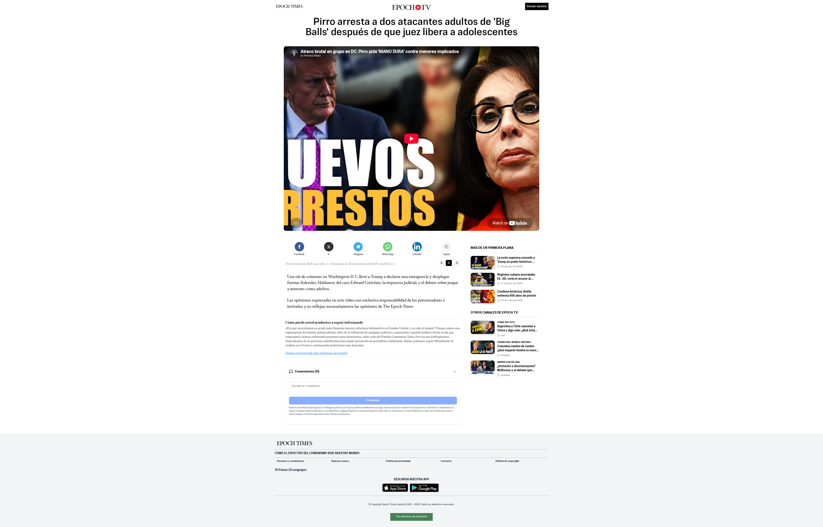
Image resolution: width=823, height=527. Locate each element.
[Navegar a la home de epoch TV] (411, 7)
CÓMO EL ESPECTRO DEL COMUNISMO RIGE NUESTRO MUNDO (317, 453)
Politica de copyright (507, 461)
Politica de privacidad (398, 461)
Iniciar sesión (537, 6)
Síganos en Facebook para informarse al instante (316, 353)
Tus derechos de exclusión (411, 516)
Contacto (446, 461)
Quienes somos (340, 461)
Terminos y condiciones (290, 461)
